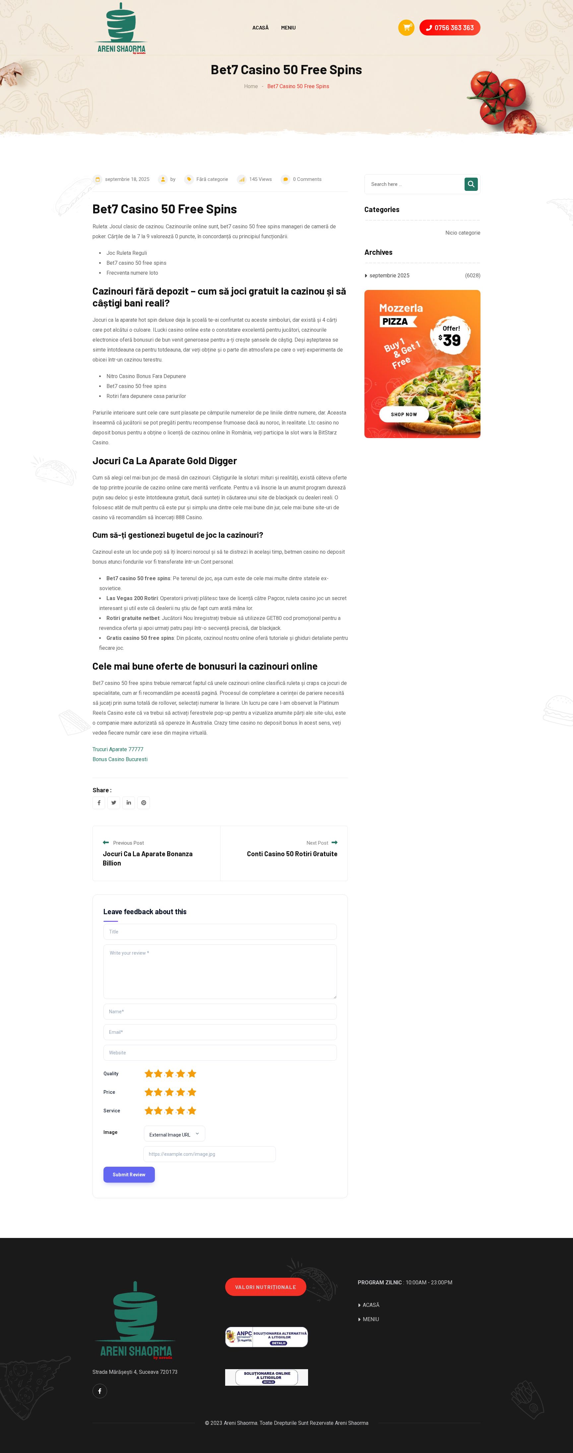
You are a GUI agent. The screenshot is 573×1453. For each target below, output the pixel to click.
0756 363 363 (454, 27)
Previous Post (128, 843)
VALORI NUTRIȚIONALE (265, 1287)
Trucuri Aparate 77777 (118, 749)
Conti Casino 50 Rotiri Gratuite (292, 854)
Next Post (317, 843)
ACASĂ (260, 27)
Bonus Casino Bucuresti (120, 759)
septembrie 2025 (389, 275)
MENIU (288, 27)
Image (110, 1132)
